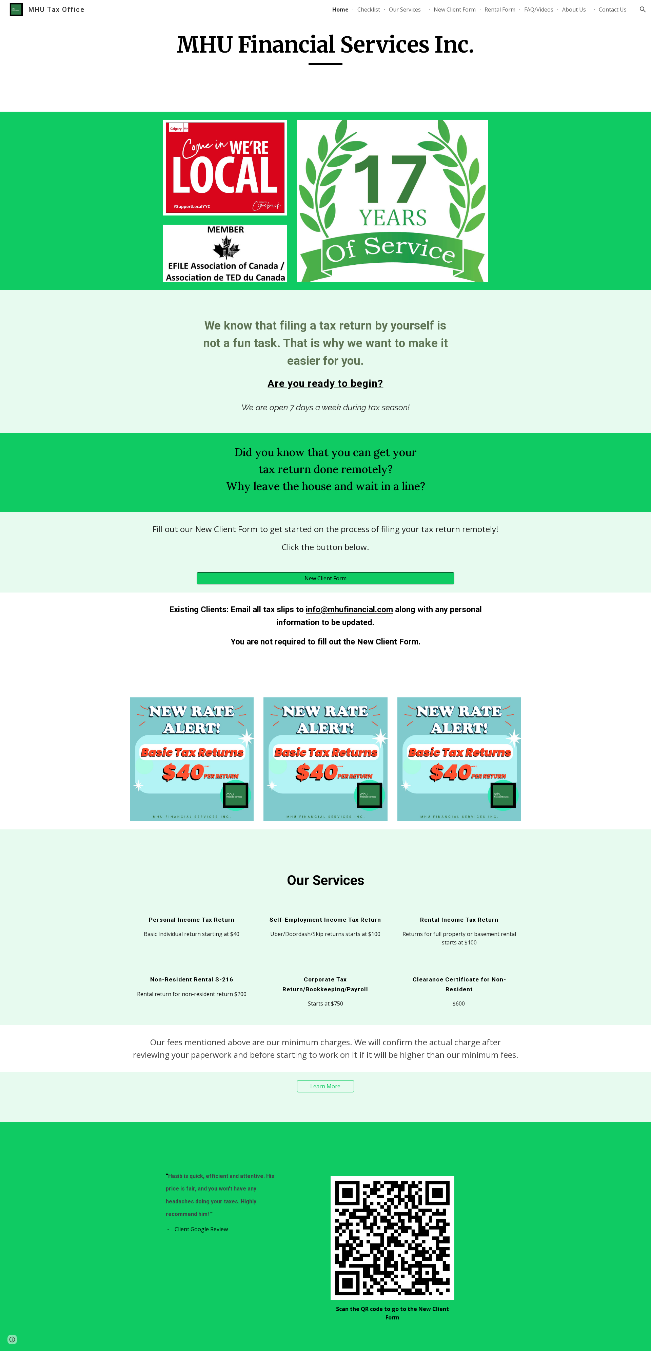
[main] (325, 48)
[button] (643, 9)
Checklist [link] (368, 9)
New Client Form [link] (455, 9)
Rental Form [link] (500, 9)
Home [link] (340, 9)
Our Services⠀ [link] (407, 9)
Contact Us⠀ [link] (615, 9)
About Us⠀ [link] (576, 9)
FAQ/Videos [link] (538, 9)
